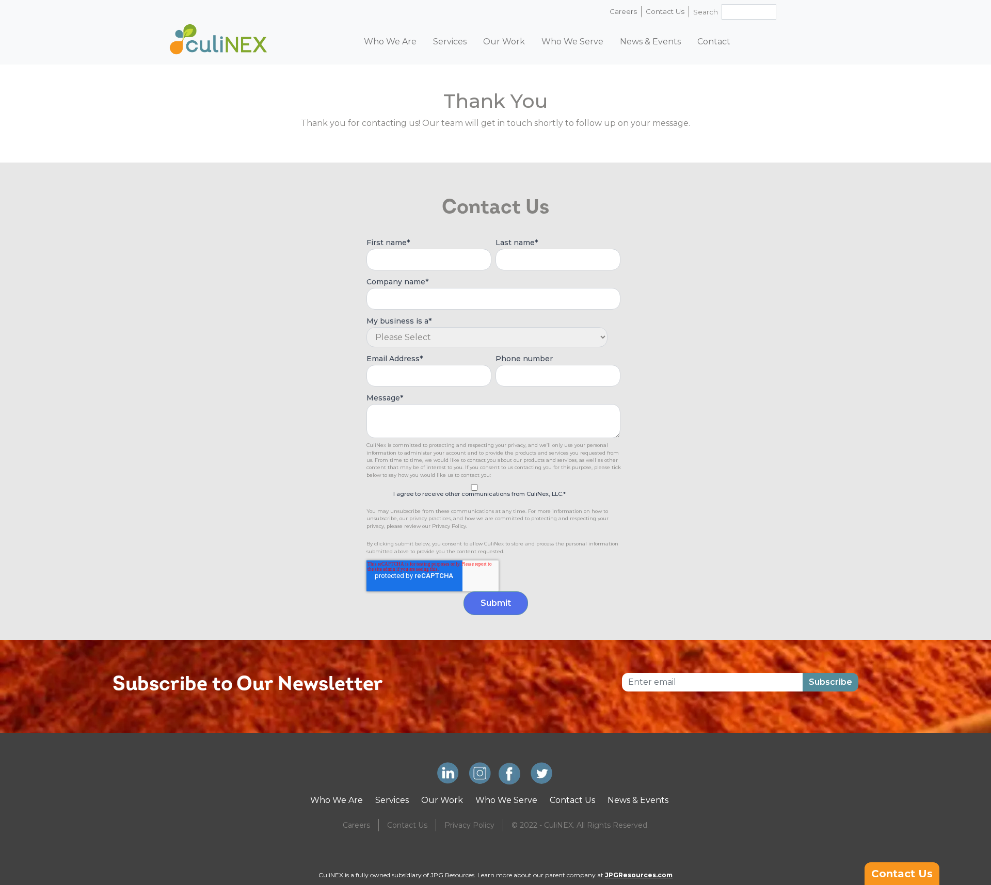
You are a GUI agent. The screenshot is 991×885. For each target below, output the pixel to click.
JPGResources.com (639, 875)
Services (392, 800)
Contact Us (665, 11)
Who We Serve (572, 41)
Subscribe (830, 682)
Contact (713, 41)
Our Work (442, 800)
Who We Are (336, 800)
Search (705, 12)
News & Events (638, 800)
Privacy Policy (469, 825)
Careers (623, 11)
